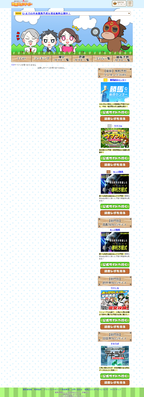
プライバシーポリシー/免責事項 (56, 389)
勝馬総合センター (118, 80)
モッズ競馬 (118, 172)
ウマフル (118, 126)
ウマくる (115, 288)
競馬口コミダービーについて (96, 389)
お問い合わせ (77, 389)
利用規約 (37, 389)
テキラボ (115, 344)
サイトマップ (115, 389)
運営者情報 (27, 389)
